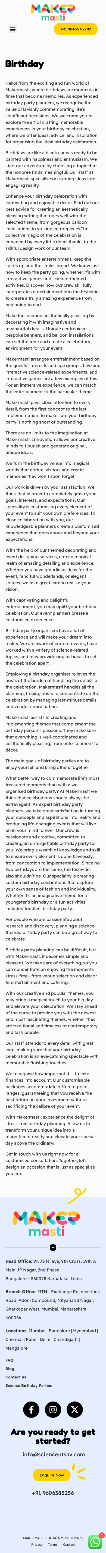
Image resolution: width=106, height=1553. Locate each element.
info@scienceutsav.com (54, 1454)
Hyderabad (84, 1330)
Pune (31, 1339)
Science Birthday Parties (28, 1385)
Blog (9, 1368)
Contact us (15, 1377)
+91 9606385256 (53, 1492)
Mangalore (16, 1348)
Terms (53, 1544)
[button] (12, 28)
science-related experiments (58, 372)
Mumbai (37, 1330)
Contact (69, 1544)
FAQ (9, 1360)
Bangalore (59, 1330)
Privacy (37, 1544)
